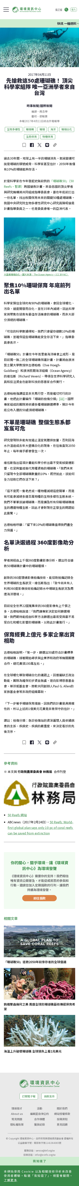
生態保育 (31, 136)
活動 (39, 1108)
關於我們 (62, 1108)
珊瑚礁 (30, 129)
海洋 (53, 129)
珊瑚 (42, 129)
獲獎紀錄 (39, 1124)
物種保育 (47, 136)
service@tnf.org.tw (45, 1150)
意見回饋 (62, 1124)
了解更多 (10, 1180)
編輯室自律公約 (39, 1114)
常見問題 (17, 1119)
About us (17, 1114)
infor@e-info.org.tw (45, 1154)
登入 (73, 9)
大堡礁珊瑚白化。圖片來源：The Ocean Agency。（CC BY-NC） (36, 274)
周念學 (44, 111)
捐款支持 (49, 1096)
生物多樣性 (13, 129)
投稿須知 (62, 1119)
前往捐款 (39, 898)
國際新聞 (46, 105)
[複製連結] (55, 145)
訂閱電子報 (28, 1096)
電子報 (58, 9)
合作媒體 (39, 1119)
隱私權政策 (17, 1124)
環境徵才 (17, 1108)
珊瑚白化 (66, 129)
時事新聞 (33, 105)
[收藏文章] (24, 145)
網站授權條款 (62, 1114)
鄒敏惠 (44, 116)
